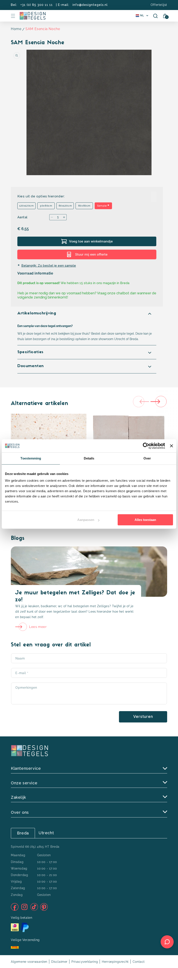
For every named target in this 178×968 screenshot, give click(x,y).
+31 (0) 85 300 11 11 (36, 5)
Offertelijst (159, 5)
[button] (13, 16)
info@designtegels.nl (90, 5)
